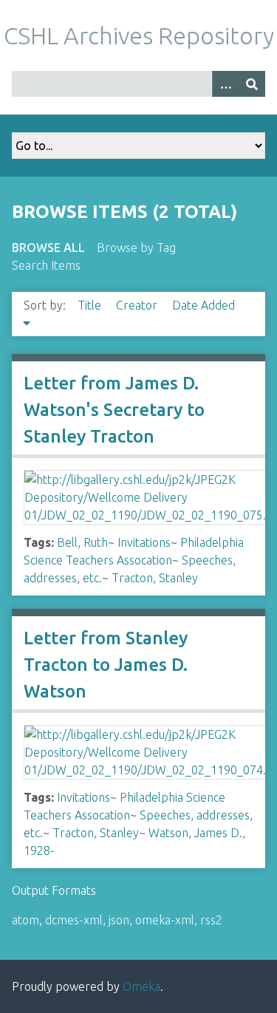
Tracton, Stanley (155, 577)
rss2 (211, 920)
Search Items (46, 265)
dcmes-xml (74, 920)
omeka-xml (164, 920)
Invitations (144, 542)
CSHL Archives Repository (139, 35)
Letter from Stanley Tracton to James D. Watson (106, 664)
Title (91, 305)
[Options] (225, 84)
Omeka (141, 986)
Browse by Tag (136, 247)
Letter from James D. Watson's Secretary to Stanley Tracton (114, 409)
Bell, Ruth (82, 542)
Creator (138, 305)
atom (25, 920)
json (119, 920)
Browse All (48, 247)
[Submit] (252, 84)
